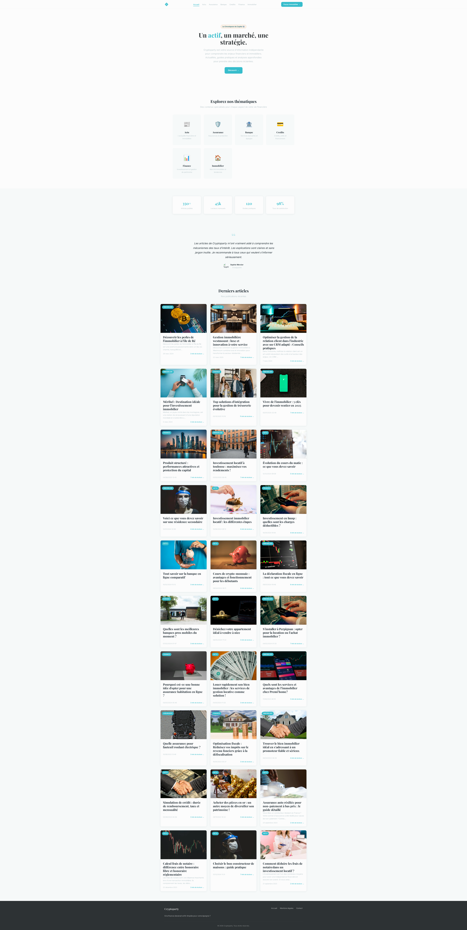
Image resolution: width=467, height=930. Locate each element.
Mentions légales (286, 908)
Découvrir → (233, 70)
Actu (204, 4)
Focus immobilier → (291, 4)
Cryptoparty (171, 909)
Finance (241, 4)
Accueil (196, 4)
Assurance (213, 4)
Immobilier (252, 4)
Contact (299, 908)
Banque (223, 4)
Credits (232, 4)
